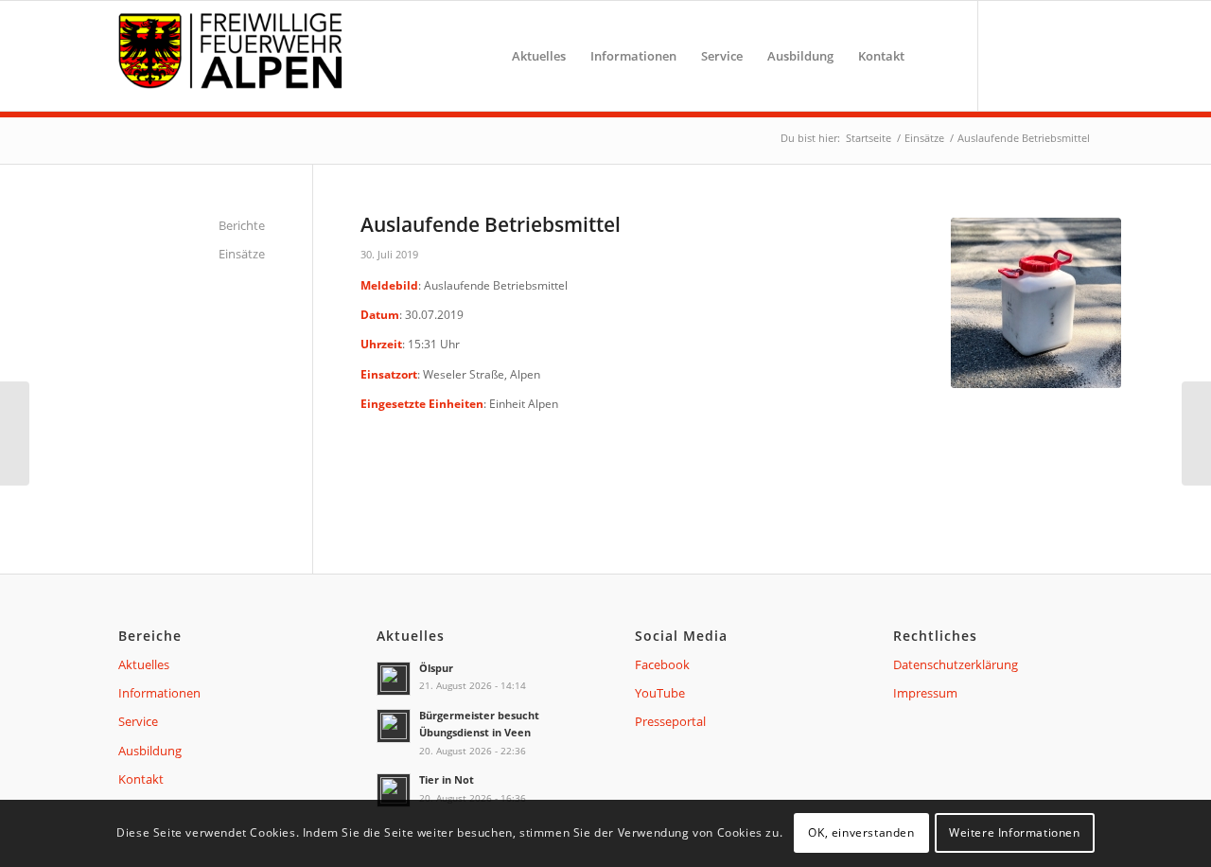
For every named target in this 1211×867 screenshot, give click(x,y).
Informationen (159, 692)
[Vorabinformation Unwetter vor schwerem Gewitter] (1196, 433)
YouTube (660, 692)
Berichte (242, 225)
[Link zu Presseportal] (1074, 55)
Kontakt (141, 778)
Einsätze (242, 253)
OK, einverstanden (861, 833)
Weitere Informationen (1014, 833)
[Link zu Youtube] (1041, 55)
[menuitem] (539, 56)
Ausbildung (150, 750)
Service (138, 721)
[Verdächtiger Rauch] (14, 433)
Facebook (662, 664)
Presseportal (670, 721)
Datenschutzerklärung (955, 664)
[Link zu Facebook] (1007, 55)
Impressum (925, 692)
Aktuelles (143, 664)
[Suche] (935, 56)
